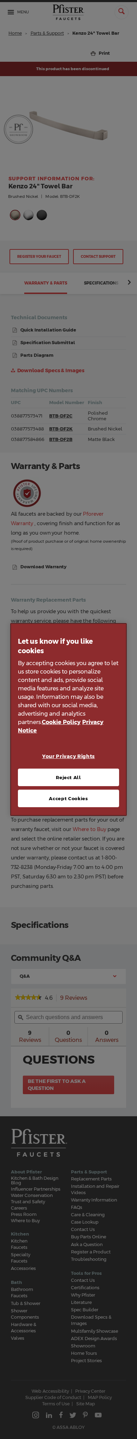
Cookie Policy (61, 722)
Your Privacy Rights (68, 756)
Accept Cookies (68, 798)
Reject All (68, 777)
